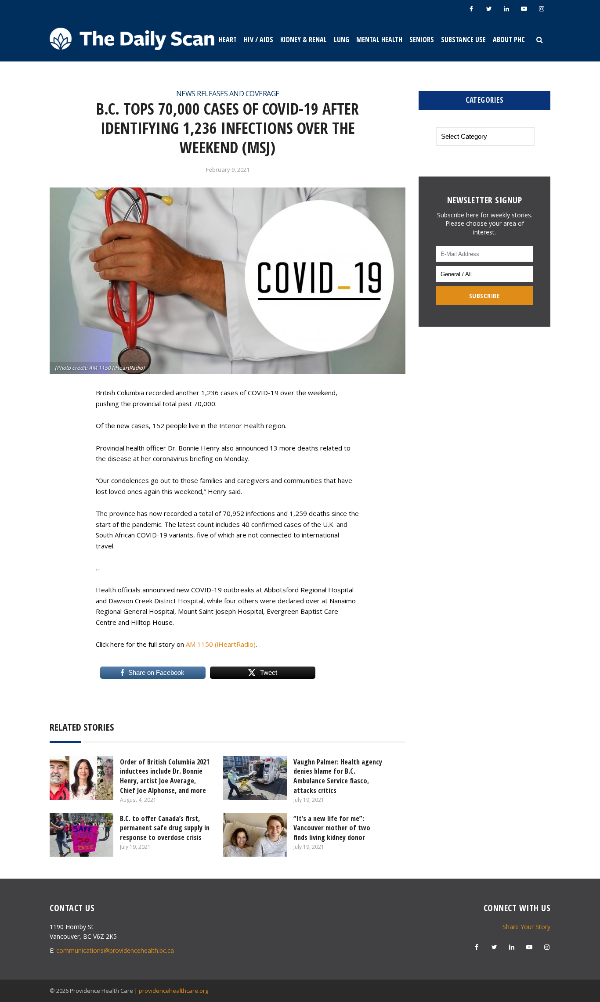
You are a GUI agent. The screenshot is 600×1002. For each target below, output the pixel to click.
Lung (341, 39)
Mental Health (379, 39)
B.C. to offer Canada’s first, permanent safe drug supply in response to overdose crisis (165, 828)
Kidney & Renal (303, 39)
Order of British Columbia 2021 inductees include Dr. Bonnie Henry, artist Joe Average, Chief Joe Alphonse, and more (164, 776)
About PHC (509, 39)
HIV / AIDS (258, 39)
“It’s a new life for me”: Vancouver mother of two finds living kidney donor (331, 828)
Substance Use (463, 39)
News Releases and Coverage (227, 93)
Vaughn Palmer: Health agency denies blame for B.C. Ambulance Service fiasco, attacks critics (337, 776)
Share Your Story (526, 927)
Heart (228, 39)
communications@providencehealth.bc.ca (115, 950)
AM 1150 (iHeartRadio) (221, 644)
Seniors (421, 39)
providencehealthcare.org (173, 991)
